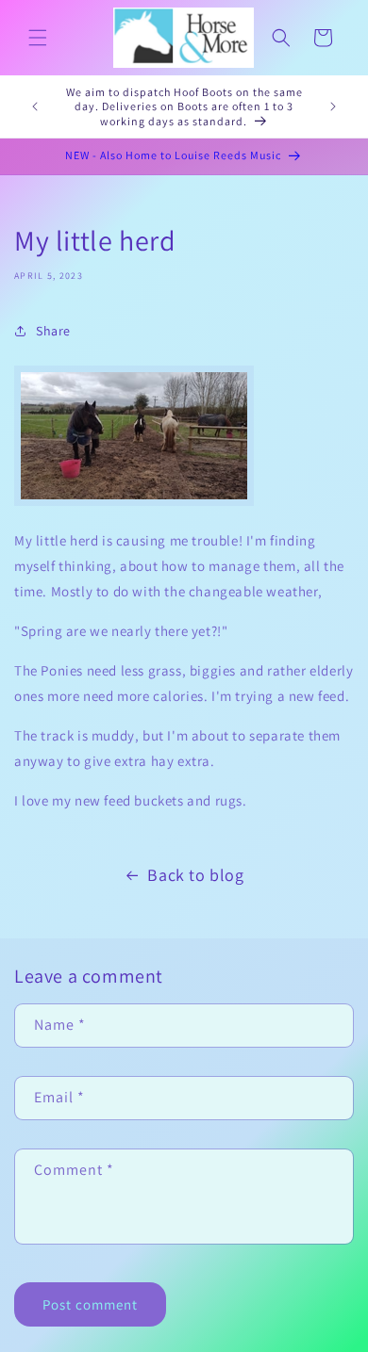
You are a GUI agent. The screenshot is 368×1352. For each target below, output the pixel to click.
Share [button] (53, 330)
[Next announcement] (333, 106)
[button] (38, 37)
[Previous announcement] (35, 106)
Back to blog (195, 875)
